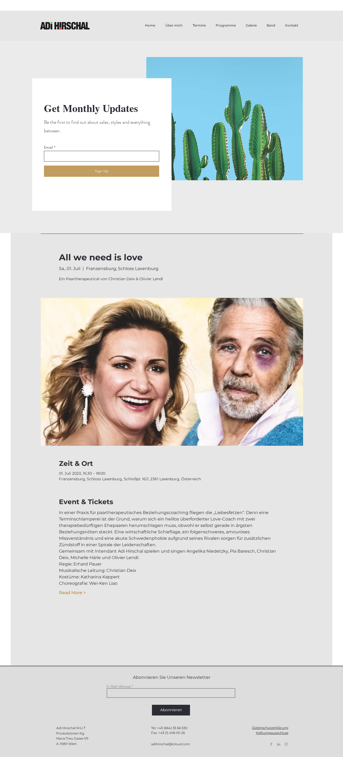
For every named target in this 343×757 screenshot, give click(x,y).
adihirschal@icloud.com (170, 744)
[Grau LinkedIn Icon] (279, 744)
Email (48, 147)
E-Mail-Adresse (119, 686)
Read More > (72, 592)
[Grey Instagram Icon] (286, 744)
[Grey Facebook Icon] (271, 744)
